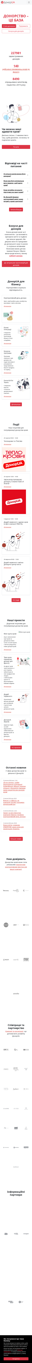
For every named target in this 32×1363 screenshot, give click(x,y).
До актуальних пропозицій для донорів (16, 264)
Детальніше (7, 306)
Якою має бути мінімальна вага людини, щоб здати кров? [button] (14, 183)
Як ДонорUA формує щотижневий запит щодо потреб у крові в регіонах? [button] (13, 199)
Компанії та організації (14, 1031)
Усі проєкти (16, 747)
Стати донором (9, 26)
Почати (16, 147)
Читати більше (16, 209)
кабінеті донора (15, 256)
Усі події (16, 600)
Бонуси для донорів (16, 31)
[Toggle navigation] (29, 2)
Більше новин (16, 839)
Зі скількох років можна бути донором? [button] (15, 175)
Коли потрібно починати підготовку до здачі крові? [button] (13, 191)
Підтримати (23, 26)
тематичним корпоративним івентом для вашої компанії (16, 867)
